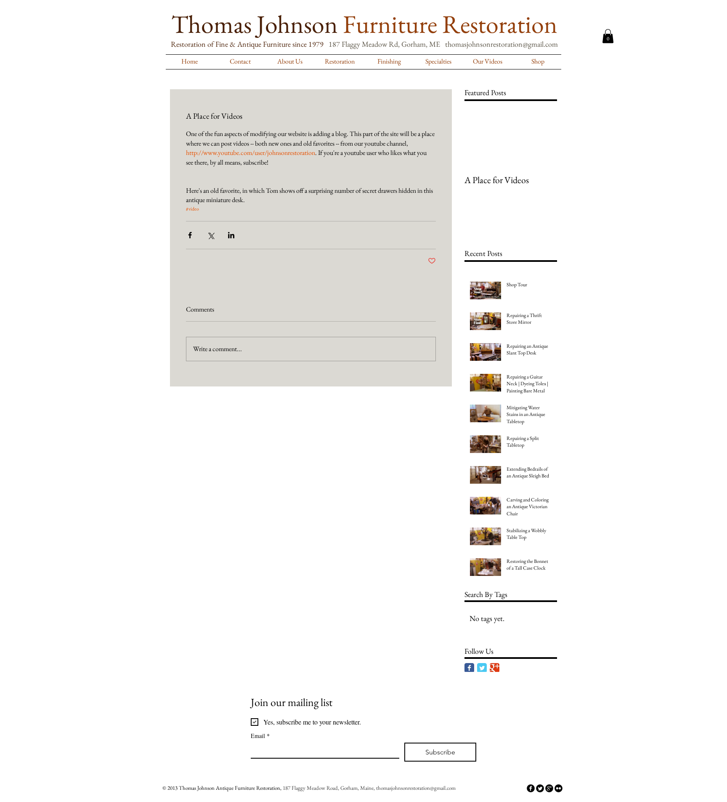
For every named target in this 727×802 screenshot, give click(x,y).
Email (260, 735)
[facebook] (531, 788)
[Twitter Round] (540, 788)
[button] (608, 36)
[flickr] (558, 788)
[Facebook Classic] (469, 668)
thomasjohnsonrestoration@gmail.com (501, 44)
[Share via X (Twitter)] (211, 235)
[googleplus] (549, 788)
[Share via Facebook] (190, 235)
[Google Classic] (494, 668)
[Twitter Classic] (482, 668)
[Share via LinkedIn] (231, 235)
